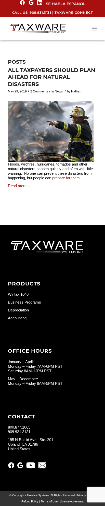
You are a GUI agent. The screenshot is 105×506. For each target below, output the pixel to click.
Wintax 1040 (18, 294)
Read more (17, 186)
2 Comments (39, 91)
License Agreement (72, 501)
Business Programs (24, 302)
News (59, 91)
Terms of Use (49, 501)
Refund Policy (29, 501)
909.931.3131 (40, 12)
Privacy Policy (85, 495)
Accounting (17, 318)
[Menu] (94, 28)
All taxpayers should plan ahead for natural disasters (51, 77)
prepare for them (66, 178)
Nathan (76, 91)
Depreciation (18, 310)
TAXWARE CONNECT (74, 12)
